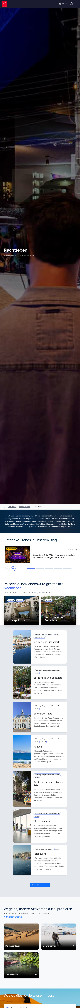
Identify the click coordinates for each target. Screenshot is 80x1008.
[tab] (31, 568)
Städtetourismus (25, 507)
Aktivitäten (12, 507)
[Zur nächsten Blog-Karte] (13, 568)
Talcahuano (40, 853)
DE (63, 3)
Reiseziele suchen (38, 885)
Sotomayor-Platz (43, 713)
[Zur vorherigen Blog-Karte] (7, 568)
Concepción (14, 620)
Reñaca (38, 746)
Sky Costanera (42, 821)
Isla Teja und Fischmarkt (47, 642)
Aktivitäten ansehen (13, 917)
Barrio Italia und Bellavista (54, 619)
